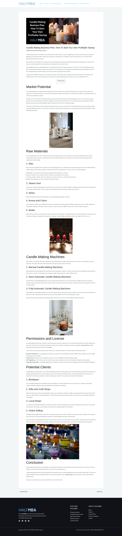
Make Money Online (75, 516)
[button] (61, 3)
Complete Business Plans (76, 514)
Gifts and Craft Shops (39, 389)
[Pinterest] (25, 521)
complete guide (69, 474)
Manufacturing (30, 50)
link (94, 353)
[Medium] (28, 521)
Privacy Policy (92, 514)
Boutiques (34, 379)
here (51, 347)
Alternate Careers (74, 518)
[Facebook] (22, 521)
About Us (91, 512)
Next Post (100, 491)
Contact (90, 518)
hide (63, 80)
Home (90, 510)
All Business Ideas (74, 512)
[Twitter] (19, 521)
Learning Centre (74, 520)
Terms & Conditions (93, 516)
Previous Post (23, 491)
